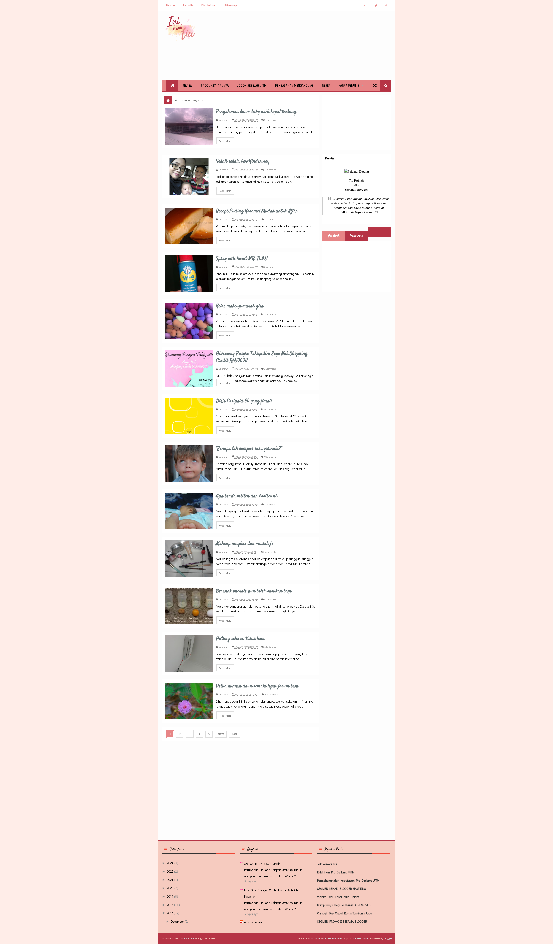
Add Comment (271, 646)
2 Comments (270, 169)
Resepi (326, 85)
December (177, 921)
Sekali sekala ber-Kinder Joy (242, 161)
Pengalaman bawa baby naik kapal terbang (256, 111)
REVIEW (187, 85)
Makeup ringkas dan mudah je (244, 543)
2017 (170, 913)
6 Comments (270, 119)
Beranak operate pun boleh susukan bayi (253, 591)
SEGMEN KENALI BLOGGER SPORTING (341, 889)
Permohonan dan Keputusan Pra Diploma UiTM (348, 880)
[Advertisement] (312, 46)
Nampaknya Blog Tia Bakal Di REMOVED (344, 905)
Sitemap (230, 5)
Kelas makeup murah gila (239, 306)
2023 (170, 871)
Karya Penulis (348, 85)
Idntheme (314, 938)
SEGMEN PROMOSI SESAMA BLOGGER (342, 921)
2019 (170, 896)
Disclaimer (209, 5)
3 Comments (270, 219)
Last (234, 734)
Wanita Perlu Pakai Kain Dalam (338, 897)
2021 (170, 879)
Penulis (188, 5)
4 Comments (270, 456)
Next (221, 734)
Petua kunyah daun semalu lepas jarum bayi (257, 686)
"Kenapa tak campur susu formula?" (249, 448)
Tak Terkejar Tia (327, 864)
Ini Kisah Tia (187, 938)
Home (170, 5)
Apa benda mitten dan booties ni (246, 496)
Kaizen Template (332, 938)
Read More (225, 141)
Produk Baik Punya (215, 85)
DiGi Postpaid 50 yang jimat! (244, 401)
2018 (170, 905)
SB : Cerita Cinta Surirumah (262, 863)
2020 (170, 888)
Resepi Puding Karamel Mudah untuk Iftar (257, 211)
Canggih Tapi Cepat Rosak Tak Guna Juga (344, 913)
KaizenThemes (361, 938)
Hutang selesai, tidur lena (240, 638)
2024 (170, 863)
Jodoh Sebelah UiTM (252, 85)
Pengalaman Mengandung (294, 85)
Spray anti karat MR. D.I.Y (242, 258)
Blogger (388, 938)
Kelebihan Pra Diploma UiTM (335, 872)
